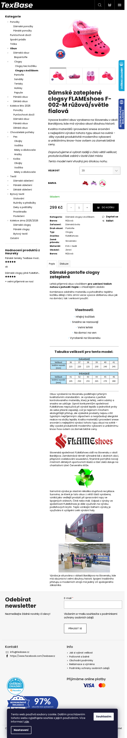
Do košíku (108, 207)
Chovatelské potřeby (22, 132)
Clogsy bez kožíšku (26, 66)
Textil (13, 176)
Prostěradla (19, 211)
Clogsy (18, 61)
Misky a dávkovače (25, 150)
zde (26, 722)
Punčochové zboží (20, 35)
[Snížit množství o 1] (71, 208)
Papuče (18, 92)
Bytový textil (17, 194)
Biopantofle (20, 57)
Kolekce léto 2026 (20, 105)
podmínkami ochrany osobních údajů (90, 615)
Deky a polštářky (22, 207)
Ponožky (15, 22)
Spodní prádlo (18, 39)
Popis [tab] (52, 263)
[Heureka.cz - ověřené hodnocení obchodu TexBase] (15, 686)
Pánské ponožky (22, 30)
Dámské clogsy (22, 225)
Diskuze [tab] (64, 263)
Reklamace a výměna (82, 664)
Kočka (16, 158)
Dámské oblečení (23, 180)
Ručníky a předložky (24, 202)
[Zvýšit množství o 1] (87, 208)
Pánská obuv (20, 97)
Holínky (18, 88)
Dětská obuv (20, 101)
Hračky (18, 154)
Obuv (13, 48)
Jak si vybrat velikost (81, 652)
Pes (15, 136)
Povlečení (18, 216)
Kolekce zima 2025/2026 (24, 220)
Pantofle (19, 74)
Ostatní (14, 238)
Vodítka (18, 145)
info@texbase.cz (19, 652)
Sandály (18, 79)
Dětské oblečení (22, 189)
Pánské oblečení (22, 185)
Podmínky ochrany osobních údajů (89, 668)
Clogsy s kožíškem (26, 70)
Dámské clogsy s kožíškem (79, 216)
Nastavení (21, 730)
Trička (13, 44)
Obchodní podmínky (81, 660)
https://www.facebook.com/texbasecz (32, 656)
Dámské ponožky (23, 26)
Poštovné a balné (79, 656)
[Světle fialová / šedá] (94, 183)
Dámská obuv (21, 52)
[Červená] (85, 183)
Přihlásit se (75, 628)
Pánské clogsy (21, 229)
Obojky (18, 141)
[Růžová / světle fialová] (102, 183)
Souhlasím (103, 716)
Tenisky (18, 83)
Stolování (18, 198)
